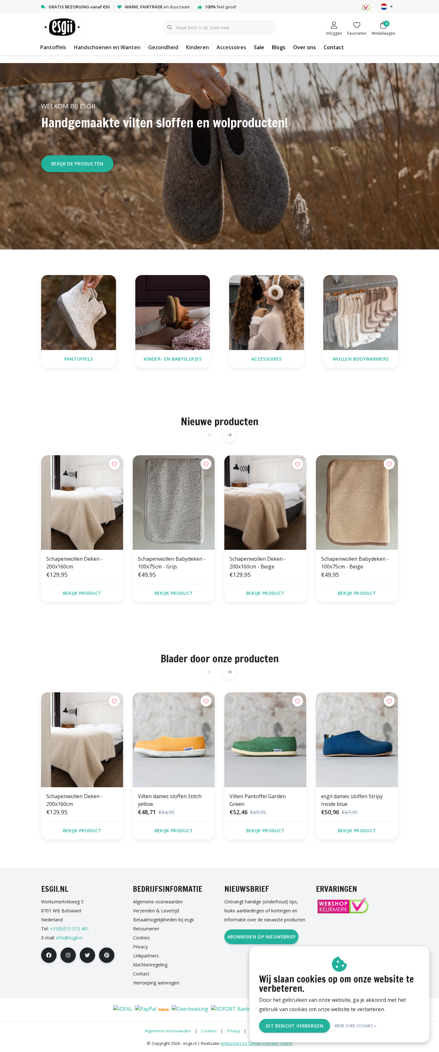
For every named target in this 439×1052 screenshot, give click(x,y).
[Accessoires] (266, 312)
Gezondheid (163, 47)
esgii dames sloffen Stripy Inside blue (352, 800)
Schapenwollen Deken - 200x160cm (74, 562)
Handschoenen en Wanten (107, 47)
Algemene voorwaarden (168, 1031)
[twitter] (87, 955)
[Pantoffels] (78, 312)
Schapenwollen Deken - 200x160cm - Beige (257, 562)
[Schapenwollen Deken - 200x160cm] (82, 502)
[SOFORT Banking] (234, 1009)
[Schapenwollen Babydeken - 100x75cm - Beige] (357, 502)
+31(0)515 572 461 (69, 929)
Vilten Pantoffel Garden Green (257, 800)
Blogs (278, 47)
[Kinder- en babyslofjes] (172, 312)
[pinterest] (106, 955)
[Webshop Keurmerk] (342, 905)
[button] (229, 435)
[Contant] (102, 1009)
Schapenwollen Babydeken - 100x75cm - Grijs (172, 562)
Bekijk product (82, 593)
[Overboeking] (190, 1009)
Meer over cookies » (356, 1026)
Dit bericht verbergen (294, 1026)
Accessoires (231, 47)
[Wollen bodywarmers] (360, 312)
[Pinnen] (83, 1009)
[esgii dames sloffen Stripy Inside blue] (357, 739)
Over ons (304, 47)
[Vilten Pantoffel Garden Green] (265, 739)
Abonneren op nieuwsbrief (261, 937)
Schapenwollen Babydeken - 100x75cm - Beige (355, 562)
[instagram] (68, 955)
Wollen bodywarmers (361, 359)
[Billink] (164, 1009)
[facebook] (49, 955)
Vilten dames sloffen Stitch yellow (170, 800)
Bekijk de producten (77, 164)
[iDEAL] (122, 1009)
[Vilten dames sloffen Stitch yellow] (174, 739)
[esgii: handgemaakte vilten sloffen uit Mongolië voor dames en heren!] (61, 27)
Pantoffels (53, 47)
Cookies (209, 1031)
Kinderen (197, 47)
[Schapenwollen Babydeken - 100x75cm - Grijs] (174, 502)
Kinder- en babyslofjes (172, 359)
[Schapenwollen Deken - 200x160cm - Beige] (265, 502)
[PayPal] (145, 1009)
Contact (334, 47)
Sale (259, 47)
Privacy (233, 1031)
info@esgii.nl (69, 938)
